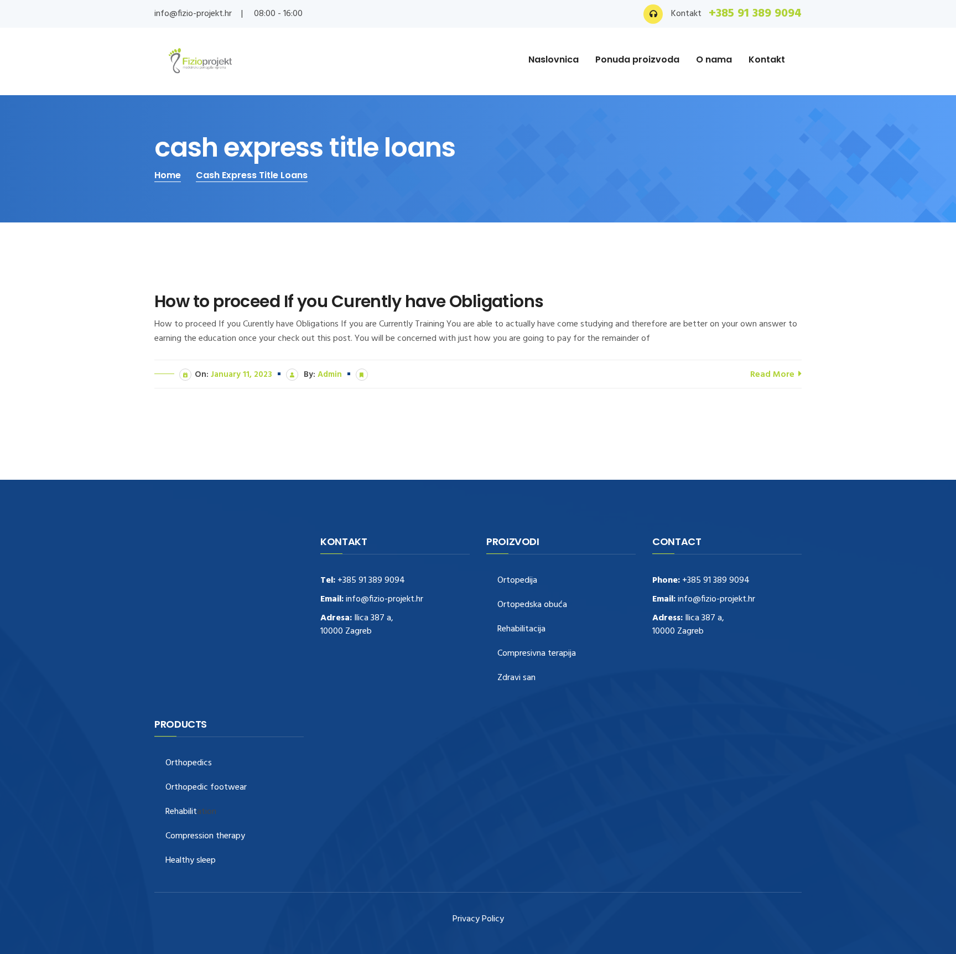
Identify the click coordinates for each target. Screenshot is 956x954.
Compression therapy (205, 836)
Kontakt (767, 59)
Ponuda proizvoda (637, 59)
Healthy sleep (190, 861)
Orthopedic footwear (206, 788)
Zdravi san (516, 678)
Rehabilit (181, 812)
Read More (773, 374)
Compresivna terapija (536, 654)
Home (167, 175)
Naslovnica (553, 59)
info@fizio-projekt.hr (193, 14)
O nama (714, 59)
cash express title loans (252, 175)
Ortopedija (517, 581)
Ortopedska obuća (532, 605)
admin (330, 374)
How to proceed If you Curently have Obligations (349, 302)
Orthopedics (188, 763)
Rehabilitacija (521, 629)
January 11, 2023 (241, 374)
